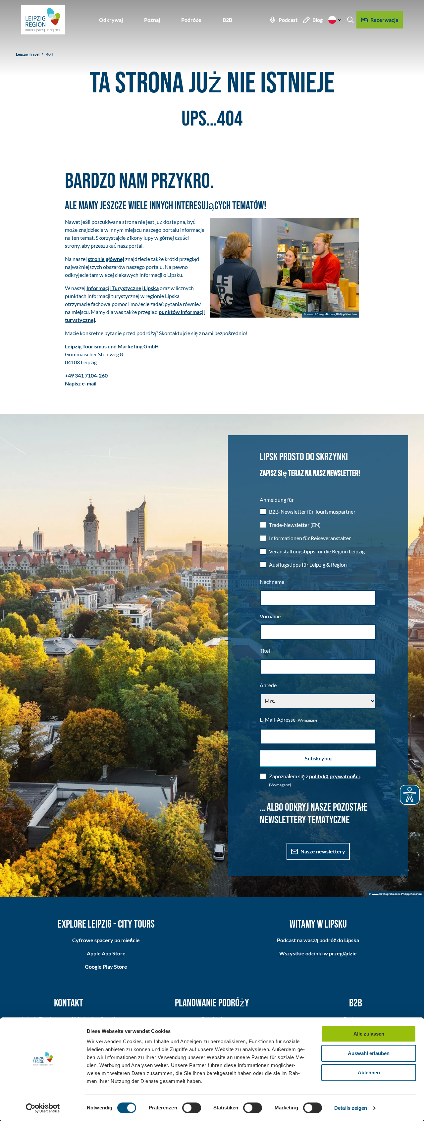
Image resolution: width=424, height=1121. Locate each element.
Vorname (270, 616)
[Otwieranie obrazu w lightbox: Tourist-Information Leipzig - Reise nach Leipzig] (284, 268)
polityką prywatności (334, 776)
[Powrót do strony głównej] (43, 19)
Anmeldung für (277, 499)
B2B (227, 20)
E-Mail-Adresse (289, 719)
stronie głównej (106, 259)
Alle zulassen (368, 1034)
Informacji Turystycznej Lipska (122, 288)
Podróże (191, 20)
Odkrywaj (111, 20)
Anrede (268, 685)
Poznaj (152, 20)
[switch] (191, 1107)
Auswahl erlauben (369, 1053)
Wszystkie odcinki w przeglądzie (318, 953)
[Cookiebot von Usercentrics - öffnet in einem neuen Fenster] (43, 1108)
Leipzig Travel (27, 54)
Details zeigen (350, 1108)
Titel (265, 650)
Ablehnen (369, 1072)
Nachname (272, 582)
